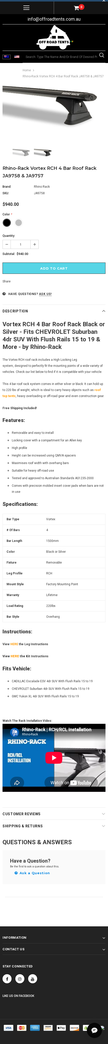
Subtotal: (9, 254)
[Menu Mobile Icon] (26, 8)
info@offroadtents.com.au (54, 19)
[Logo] (55, 37)
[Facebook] (7, 978)
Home (27, 70)
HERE (14, 644)
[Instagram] (19, 978)
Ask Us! (45, 294)
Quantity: (9, 236)
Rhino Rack (42, 186)
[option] (54, 113)
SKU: (6, 193)
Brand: (7, 186)
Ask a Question (34, 873)
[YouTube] (32, 978)
